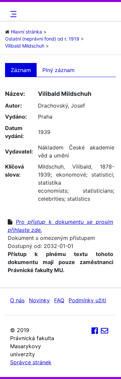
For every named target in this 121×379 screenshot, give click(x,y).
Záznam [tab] (21, 70)
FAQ (59, 300)
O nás (17, 300)
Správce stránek (30, 362)
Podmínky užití (87, 300)
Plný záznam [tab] (58, 70)
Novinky (39, 300)
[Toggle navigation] (12, 14)
